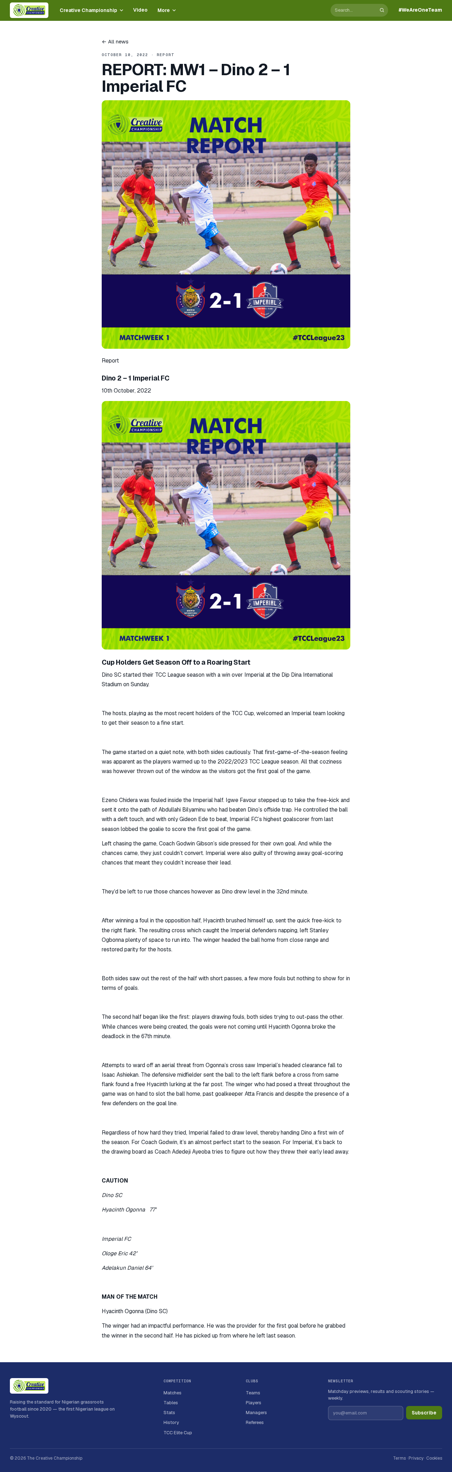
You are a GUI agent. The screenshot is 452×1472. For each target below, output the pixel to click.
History (171, 1422)
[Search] (382, 10)
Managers (256, 1413)
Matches (172, 1393)
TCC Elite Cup (177, 1433)
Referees (255, 1422)
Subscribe (424, 1413)
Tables (170, 1403)
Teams (253, 1393)
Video (140, 10)
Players (253, 1403)
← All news (115, 41)
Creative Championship (88, 10)
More (163, 10)
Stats (169, 1413)
